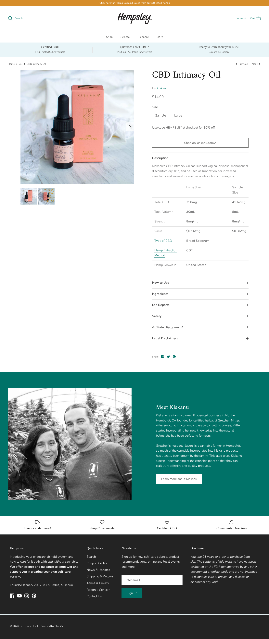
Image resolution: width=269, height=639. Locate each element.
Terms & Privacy (98, 583)
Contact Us (94, 596)
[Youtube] (19, 596)
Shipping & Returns (100, 576)
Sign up (132, 593)
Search (91, 557)
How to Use (160, 283)
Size (155, 107)
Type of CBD (163, 241)
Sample (160, 115)
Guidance (143, 37)
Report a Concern (98, 590)
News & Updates (98, 570)
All (20, 64)
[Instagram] (26, 596)
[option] (77, 127)
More (160, 37)
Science (125, 37)
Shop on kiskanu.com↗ (200, 143)
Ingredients (160, 294)
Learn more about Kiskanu (179, 479)
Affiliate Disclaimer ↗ (167, 327)
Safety (156, 316)
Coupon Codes (97, 563)
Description (160, 158)
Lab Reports (161, 305)
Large (178, 115)
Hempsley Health (29, 626)
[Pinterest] (34, 596)
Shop (109, 37)
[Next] (130, 126)
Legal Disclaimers (165, 338)
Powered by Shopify (52, 626)
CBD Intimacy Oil (36, 64)
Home (11, 64)
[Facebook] (12, 596)
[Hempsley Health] (134, 18)
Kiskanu (162, 88)
